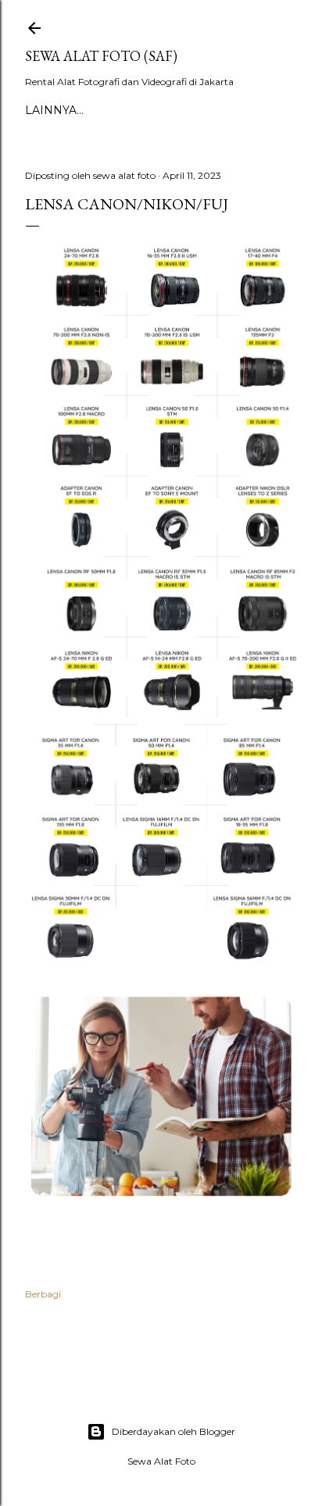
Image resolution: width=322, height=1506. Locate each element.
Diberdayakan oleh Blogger (173, 1431)
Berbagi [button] (43, 1294)
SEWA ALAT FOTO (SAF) (101, 56)
